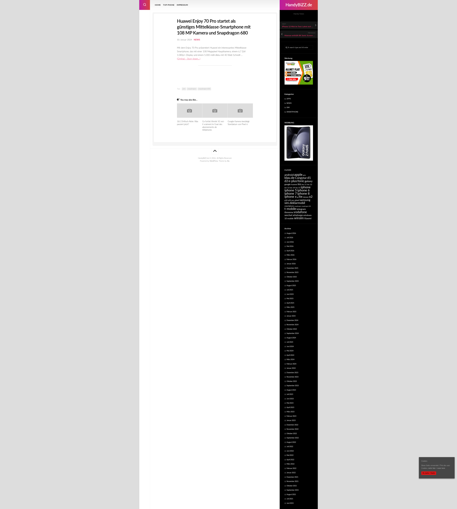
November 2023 (292, 377)
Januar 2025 (291, 316)
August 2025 (291, 285)
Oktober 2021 (292, 486)
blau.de (289, 177)
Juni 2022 (290, 451)
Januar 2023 (291, 420)
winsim (299, 218)
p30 (286, 200)
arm (304, 175)
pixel (297, 200)
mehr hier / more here (436, 468)
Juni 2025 (290, 294)
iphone (305, 187)
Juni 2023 (290, 399)
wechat (288, 215)
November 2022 (292, 429)
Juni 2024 (290, 346)
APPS (289, 99)
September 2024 (293, 333)
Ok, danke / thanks (428, 473)
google (287, 184)
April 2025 (290, 303)
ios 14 (292, 188)
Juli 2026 (290, 238)
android (289, 175)
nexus (305, 197)
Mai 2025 (290, 298)
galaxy (309, 181)
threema (288, 212)
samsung (305, 200)
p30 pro (291, 200)
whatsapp (298, 215)
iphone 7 (290, 193)
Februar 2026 (291, 259)
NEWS (289, 103)
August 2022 (291, 442)
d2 (286, 181)
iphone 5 (290, 190)
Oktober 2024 (292, 329)
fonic (300, 181)
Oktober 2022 (292, 433)
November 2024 (292, 325)
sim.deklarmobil (294, 203)
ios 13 (286, 188)
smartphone (289, 206)
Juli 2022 (290, 446)
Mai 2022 (290, 455)
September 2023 (293, 386)
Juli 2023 (290, 394)
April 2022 (290, 460)
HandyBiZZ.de (299, 5)
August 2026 (291, 233)
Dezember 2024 (292, 320)
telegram (301, 209)
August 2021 (291, 494)
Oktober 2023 (292, 381)
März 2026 (290, 255)
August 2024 (291, 338)
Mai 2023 (290, 403)
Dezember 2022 (292, 425)
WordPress (214, 161)
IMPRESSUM (182, 5)
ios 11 (304, 184)
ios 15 (297, 188)
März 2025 (290, 307)
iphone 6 (303, 190)
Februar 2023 (291, 416)
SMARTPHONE (292, 112)
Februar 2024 (291, 364)
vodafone (300, 212)
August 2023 (291, 390)
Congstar (301, 178)
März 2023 (290, 412)
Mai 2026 (290, 246)
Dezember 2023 (292, 373)
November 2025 (292, 272)
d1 (309, 177)
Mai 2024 (290, 351)
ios (299, 184)
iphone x (290, 196)
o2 (311, 196)
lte (300, 196)
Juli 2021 (290, 499)
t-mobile (290, 208)
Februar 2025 (291, 312)
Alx (228, 161)
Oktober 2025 (292, 277)
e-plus (292, 181)
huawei (294, 184)
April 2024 (290, 355)
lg (297, 197)
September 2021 (293, 490)
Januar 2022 (291, 473)
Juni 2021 (290, 503)
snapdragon (297, 206)
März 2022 (290, 464)
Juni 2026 (290, 242)
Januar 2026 (291, 264)
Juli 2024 (290, 342)
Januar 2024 (291, 368)
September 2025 (293, 281)
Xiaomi (307, 218)
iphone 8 (303, 193)
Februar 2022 (291, 468)
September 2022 (293, 438)
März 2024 (290, 359)
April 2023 (290, 407)
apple (298, 175)
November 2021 (292, 481)
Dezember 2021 (292, 477)
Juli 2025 (290, 290)
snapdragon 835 (306, 206)
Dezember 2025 (292, 268)
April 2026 (290, 251)
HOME (158, 5)
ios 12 (309, 184)
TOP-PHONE (168, 5)
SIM (288, 107)
